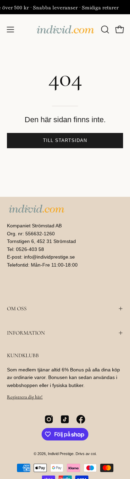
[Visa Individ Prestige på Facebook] (81, 419)
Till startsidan (65, 140)
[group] (65, 7)
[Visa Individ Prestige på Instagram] (49, 419)
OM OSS (17, 308)
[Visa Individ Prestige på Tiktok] (65, 419)
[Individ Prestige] (65, 29)
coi (93, 454)
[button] (104, 29)
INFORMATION (26, 332)
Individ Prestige (60, 454)
